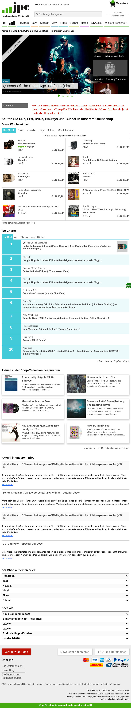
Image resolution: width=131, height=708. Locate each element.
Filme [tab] (51, 130)
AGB (4, 684)
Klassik (44, 23)
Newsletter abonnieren (74, 652)
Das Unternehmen (12, 666)
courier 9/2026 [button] (11, 638)
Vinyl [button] (6, 590)
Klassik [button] (7, 585)
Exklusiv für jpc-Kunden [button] (17, 633)
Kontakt (85, 684)
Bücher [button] (7, 600)
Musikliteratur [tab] (65, 130)
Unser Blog (8, 670)
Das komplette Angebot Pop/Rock (19, 223)
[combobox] (68, 14)
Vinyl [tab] (41, 130)
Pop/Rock (23, 23)
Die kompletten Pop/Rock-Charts (113, 361)
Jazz (34, 23)
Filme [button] (6, 595)
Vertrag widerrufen (16, 652)
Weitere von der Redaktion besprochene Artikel (107, 448)
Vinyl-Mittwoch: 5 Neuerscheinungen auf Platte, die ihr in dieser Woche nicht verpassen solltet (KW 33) (62, 465)
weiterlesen (7, 484)
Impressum (74, 684)
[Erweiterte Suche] (99, 14)
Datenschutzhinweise (33, 684)
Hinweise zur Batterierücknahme (105, 684)
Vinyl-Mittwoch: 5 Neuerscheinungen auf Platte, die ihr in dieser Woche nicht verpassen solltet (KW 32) (62, 517)
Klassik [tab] (31, 130)
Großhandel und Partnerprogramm (11, 676)
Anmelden (118, 12)
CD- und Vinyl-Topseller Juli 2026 (23, 543)
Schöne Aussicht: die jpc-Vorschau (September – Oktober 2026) (41, 492)
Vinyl (54, 23)
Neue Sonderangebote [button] (16, 614)
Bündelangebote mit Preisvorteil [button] (22, 618)
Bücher (74, 23)
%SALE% (96, 23)
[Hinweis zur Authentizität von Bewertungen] (33, 146)
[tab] (59, 95)
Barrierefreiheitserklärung (56, 684)
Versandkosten (15, 684)
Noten (84, 23)
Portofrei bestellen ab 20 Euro (53, 4)
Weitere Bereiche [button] (115, 23)
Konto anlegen (118, 16)
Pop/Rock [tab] (9, 130)
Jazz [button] (5, 580)
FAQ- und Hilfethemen (112, 652)
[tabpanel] (65, 179)
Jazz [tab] (20, 130)
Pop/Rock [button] (9, 575)
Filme (63, 23)
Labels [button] (7, 623)
